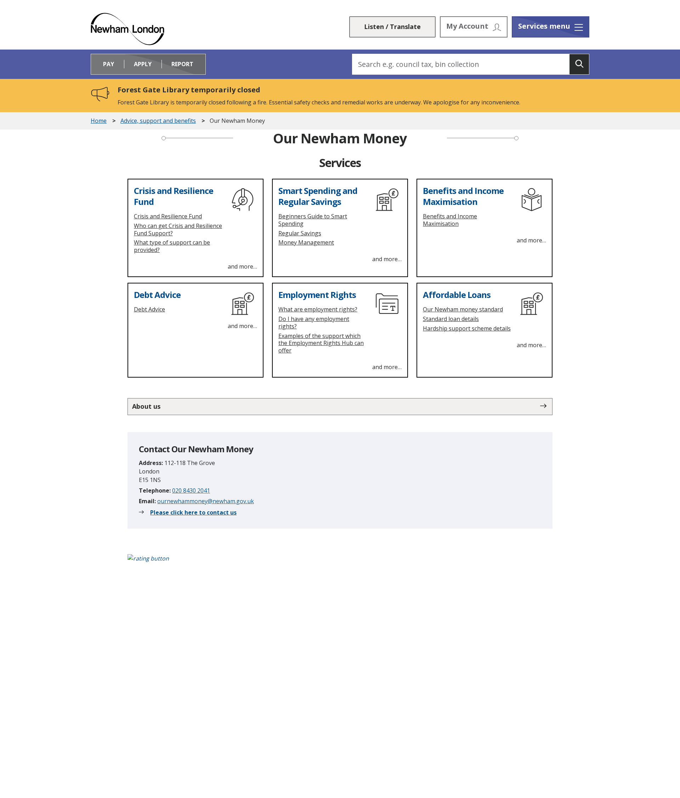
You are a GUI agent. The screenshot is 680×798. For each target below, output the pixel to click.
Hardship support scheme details (467, 328)
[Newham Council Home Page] (127, 29)
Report (182, 64)
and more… (242, 266)
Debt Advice (157, 294)
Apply (143, 64)
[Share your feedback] (340, 562)
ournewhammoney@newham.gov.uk (205, 501)
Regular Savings (299, 233)
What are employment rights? (317, 309)
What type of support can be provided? (172, 246)
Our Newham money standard (463, 309)
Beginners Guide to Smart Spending (312, 220)
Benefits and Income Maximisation (463, 196)
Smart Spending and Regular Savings (317, 196)
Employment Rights (317, 294)
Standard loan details (451, 319)
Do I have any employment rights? (313, 322)
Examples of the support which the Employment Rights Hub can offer (321, 343)
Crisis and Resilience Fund (173, 196)
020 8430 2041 (191, 490)
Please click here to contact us (193, 512)
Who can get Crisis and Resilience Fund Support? (178, 229)
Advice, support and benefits (158, 121)
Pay (108, 64)
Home (99, 121)
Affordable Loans (457, 294)
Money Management (306, 242)
